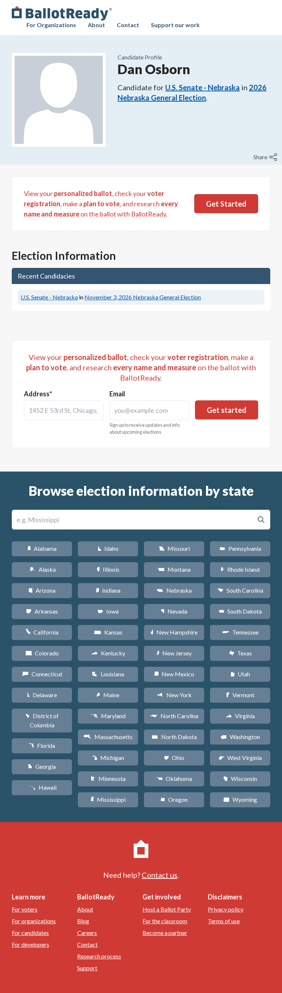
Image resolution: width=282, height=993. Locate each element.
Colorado (42, 653)
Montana (174, 569)
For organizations (34, 920)
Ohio (174, 757)
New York (174, 694)
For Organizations (51, 24)
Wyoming (240, 799)
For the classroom (164, 920)
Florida (42, 745)
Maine (108, 694)
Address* (38, 394)
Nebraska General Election (142, 297)
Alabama (42, 548)
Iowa (108, 611)
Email (117, 394)
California (42, 632)
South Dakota (240, 611)
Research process (99, 956)
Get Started (226, 203)
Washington (240, 736)
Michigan (108, 757)
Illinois (108, 569)
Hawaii (42, 787)
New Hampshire (174, 632)
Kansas (108, 632)
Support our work (175, 24)
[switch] (266, 157)
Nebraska (174, 590)
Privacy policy (225, 909)
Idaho (108, 548)
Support (87, 967)
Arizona (41, 590)
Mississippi (108, 799)
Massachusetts (108, 736)
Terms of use (224, 920)
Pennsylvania (240, 548)
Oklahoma (174, 778)
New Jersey (174, 653)
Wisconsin (240, 778)
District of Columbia (42, 720)
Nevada (174, 611)
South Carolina (240, 590)
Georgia (42, 766)
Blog (83, 920)
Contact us (159, 874)
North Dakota (174, 736)
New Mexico (174, 673)
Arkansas (42, 611)
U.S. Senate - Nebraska (202, 87)
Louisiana (108, 673)
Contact (128, 24)
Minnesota (108, 778)
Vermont (240, 694)
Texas (240, 653)
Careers (87, 932)
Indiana (107, 590)
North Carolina (174, 715)
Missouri (174, 548)
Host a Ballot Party (166, 909)
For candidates (30, 932)
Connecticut (42, 673)
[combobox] (64, 410)
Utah (240, 673)
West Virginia (240, 757)
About (96, 24)
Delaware (42, 694)
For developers (30, 944)
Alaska (42, 569)
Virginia (240, 715)
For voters (24, 909)
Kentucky (108, 653)
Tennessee (240, 632)
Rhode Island (240, 569)
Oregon (174, 799)
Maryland (108, 715)
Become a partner (164, 932)
